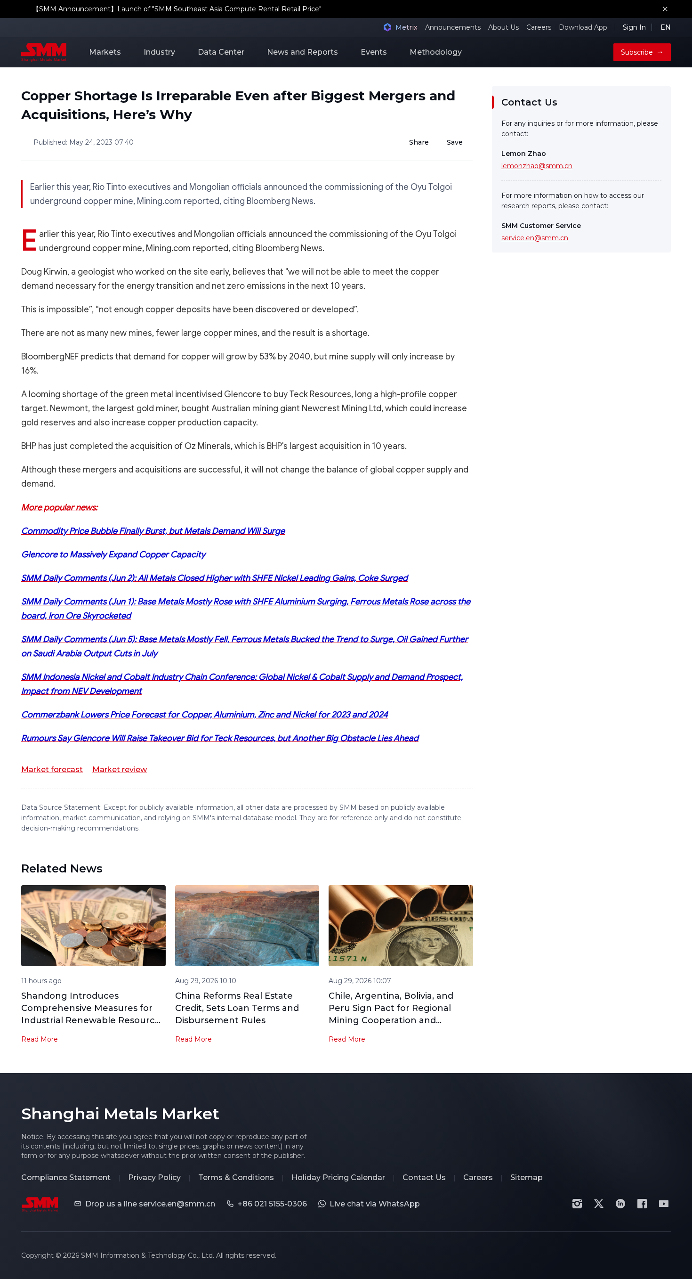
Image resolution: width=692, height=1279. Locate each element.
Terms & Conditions (236, 1177)
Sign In (634, 27)
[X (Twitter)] (599, 1204)
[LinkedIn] (620, 1204)
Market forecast (52, 769)
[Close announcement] (665, 9)
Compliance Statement (66, 1177)
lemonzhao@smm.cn (536, 166)
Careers (538, 27)
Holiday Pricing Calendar (338, 1177)
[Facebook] (642, 1204)
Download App (583, 27)
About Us (503, 27)
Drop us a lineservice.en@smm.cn (150, 1203)
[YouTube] (664, 1204)
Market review (119, 769)
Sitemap (526, 1177)
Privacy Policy (154, 1177)
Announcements (453, 27)
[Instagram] (577, 1204)
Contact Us (424, 1177)
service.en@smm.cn (534, 238)
